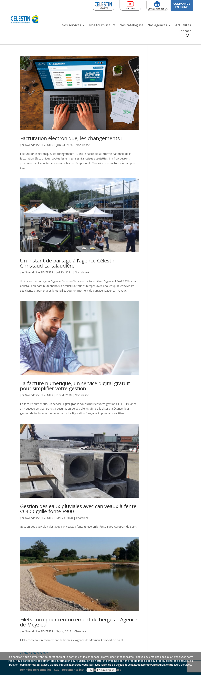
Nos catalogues (131, 25)
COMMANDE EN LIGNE (181, 5)
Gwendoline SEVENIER (39, 145)
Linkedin (163, 5)
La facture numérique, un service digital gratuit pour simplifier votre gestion (75, 386)
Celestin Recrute (104, 5)
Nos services (71, 25)
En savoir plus (105, 669)
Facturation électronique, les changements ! (71, 138)
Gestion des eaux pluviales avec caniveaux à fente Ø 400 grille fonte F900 (78, 509)
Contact (185, 31)
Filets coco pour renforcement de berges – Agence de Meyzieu (78, 622)
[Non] (196, 663)
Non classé (83, 145)
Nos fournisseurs (102, 25)
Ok (90, 669)
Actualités (183, 25)
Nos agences (157, 25)
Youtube (136, 5)
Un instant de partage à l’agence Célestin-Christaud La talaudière (68, 263)
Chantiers (82, 518)
